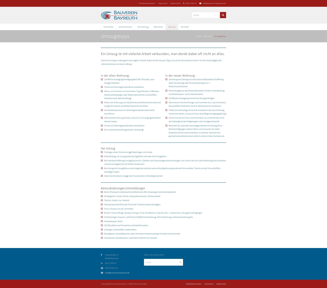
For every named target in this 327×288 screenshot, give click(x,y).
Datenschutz (221, 284)
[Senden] (180, 262)
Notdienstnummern (194, 284)
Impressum (209, 284)
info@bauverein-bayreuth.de (117, 272)
